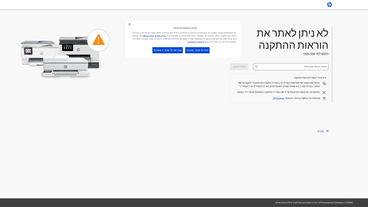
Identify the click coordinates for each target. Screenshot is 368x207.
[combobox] (290, 66)
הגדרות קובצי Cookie (197, 50)
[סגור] (129, 24)
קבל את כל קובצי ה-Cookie (167, 50)
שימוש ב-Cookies (196, 42)
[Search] (256, 66)
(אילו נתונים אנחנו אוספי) (154, 36)
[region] (182, 39)
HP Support (279, 98)
